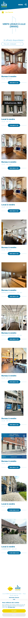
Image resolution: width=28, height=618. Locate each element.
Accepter (14, 611)
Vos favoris (8, 12)
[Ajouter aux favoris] (24, 51)
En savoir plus (11, 607)
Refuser (14, 615)
